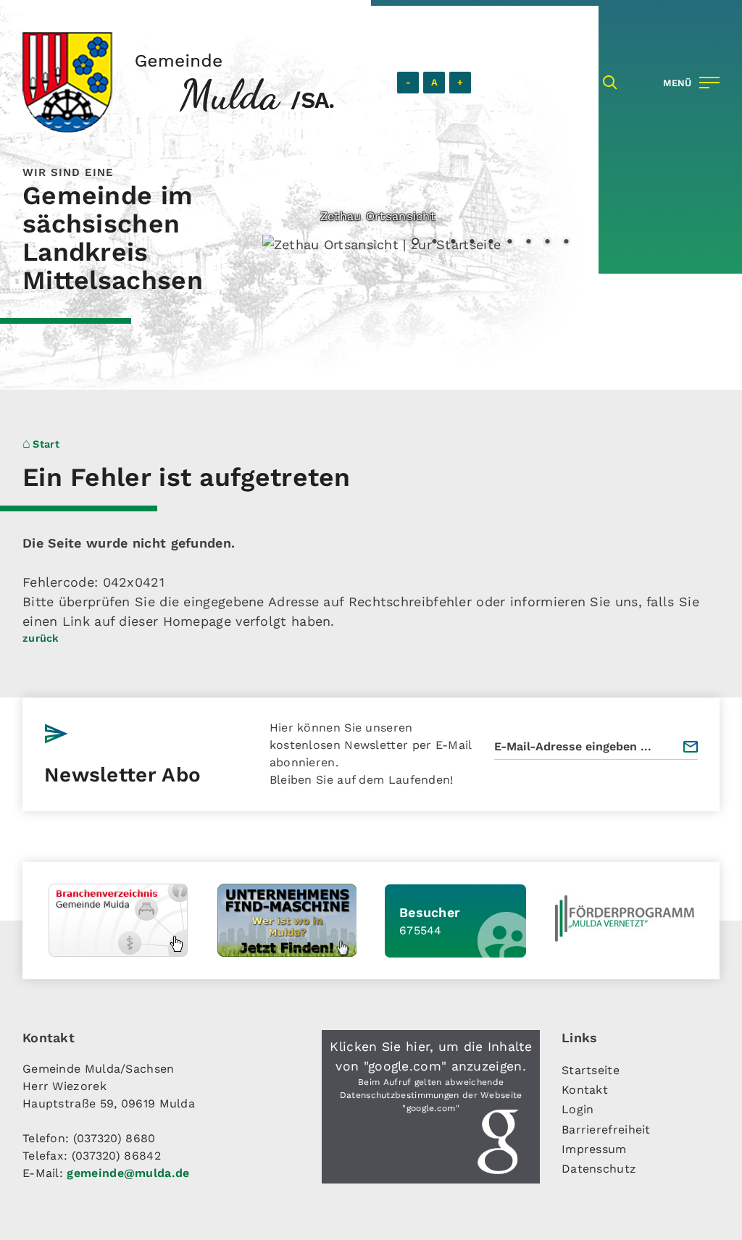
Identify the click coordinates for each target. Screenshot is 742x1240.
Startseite (591, 1070)
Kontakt (585, 1090)
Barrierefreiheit (606, 1129)
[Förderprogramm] (624, 918)
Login (578, 1109)
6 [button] (509, 243)
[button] (431, 1107)
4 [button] (472, 243)
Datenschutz (599, 1169)
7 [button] (528, 243)
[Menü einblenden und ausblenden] (688, 82)
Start (46, 444)
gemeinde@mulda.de (128, 1173)
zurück (40, 638)
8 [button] (547, 243)
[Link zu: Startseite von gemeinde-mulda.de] (178, 82)
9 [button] (566, 243)
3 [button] (453, 243)
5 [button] (491, 243)
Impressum (594, 1149)
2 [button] (434, 243)
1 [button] (415, 243)
